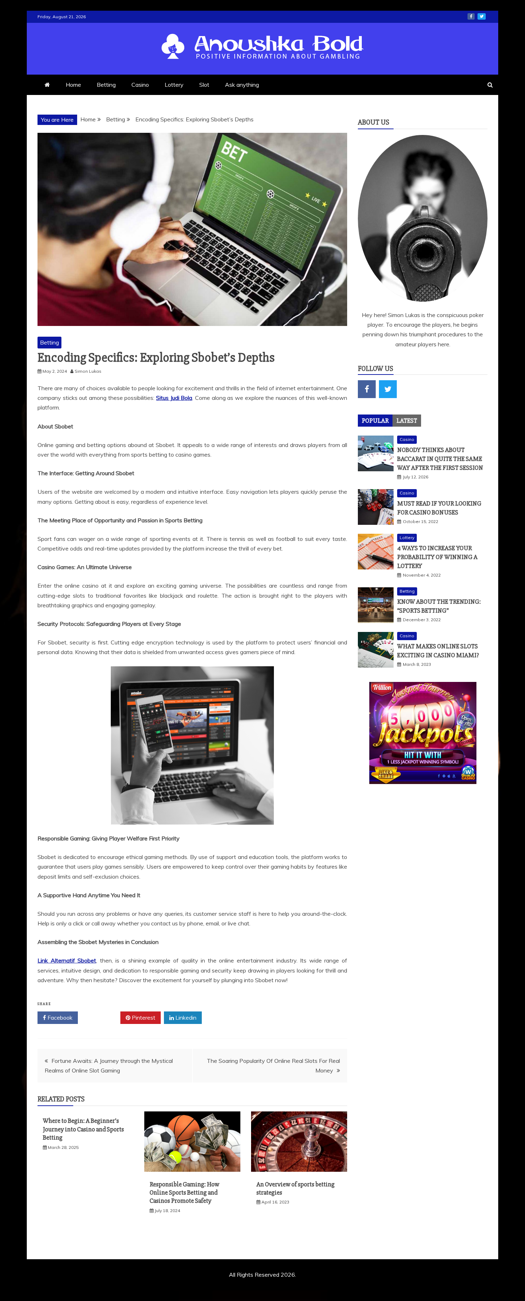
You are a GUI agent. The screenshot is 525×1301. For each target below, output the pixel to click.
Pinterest (142, 1017)
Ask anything (242, 84)
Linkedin (185, 1017)
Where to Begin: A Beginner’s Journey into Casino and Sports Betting (83, 1129)
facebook (471, 16)
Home (73, 84)
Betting (106, 84)
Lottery (174, 84)
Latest (406, 421)
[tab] (375, 421)
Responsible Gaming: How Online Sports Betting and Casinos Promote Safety (184, 1192)
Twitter (101, 1017)
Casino (140, 84)
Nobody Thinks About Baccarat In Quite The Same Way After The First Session (440, 459)
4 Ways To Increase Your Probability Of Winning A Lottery (437, 557)
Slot (204, 84)
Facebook (59, 1017)
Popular (375, 421)
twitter (482, 16)
